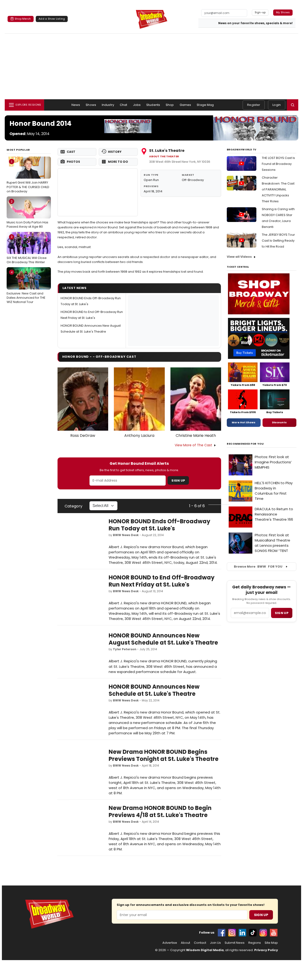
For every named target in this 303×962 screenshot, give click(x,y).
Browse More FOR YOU (258, 566)
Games (185, 105)
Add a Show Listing (52, 19)
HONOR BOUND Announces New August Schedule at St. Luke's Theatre (163, 639)
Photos (73, 162)
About (185, 943)
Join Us (215, 943)
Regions (254, 943)
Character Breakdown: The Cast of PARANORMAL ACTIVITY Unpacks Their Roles (278, 189)
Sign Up (178, 480)
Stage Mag (205, 105)
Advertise (169, 943)
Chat (123, 105)
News (75, 105)
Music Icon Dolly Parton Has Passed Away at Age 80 (27, 214)
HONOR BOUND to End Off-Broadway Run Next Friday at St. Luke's (161, 581)
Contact (200, 943)
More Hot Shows (243, 422)
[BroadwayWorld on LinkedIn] (242, 932)
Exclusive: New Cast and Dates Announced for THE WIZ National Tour (26, 287)
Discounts (279, 422)
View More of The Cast (193, 445)
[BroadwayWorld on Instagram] (232, 932)
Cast (71, 152)
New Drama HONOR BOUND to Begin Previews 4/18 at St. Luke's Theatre (160, 811)
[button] (292, 105)
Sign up (282, 613)
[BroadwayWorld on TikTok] (253, 932)
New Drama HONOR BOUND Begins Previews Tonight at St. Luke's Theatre (163, 755)
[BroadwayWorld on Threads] (263, 932)
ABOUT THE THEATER (164, 156)
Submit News (235, 943)
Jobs (137, 105)
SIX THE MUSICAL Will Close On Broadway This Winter (27, 249)
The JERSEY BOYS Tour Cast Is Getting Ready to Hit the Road (278, 240)
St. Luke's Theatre (166, 150)
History (114, 152)
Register (253, 105)
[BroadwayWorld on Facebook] (221, 932)
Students (153, 105)
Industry (108, 105)
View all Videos (239, 256)
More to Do (118, 162)
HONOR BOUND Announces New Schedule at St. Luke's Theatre (154, 690)
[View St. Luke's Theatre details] (98, 192)
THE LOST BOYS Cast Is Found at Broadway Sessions (278, 164)
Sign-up (260, 12)
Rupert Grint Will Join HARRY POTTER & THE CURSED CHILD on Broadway (28, 176)
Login (276, 105)
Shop (170, 105)
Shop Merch (23, 19)
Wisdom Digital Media (205, 950)
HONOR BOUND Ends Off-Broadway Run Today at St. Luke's (159, 524)
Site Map (271, 943)
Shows (91, 105)
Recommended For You (245, 444)
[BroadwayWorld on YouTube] (273, 932)
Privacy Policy (266, 950)
